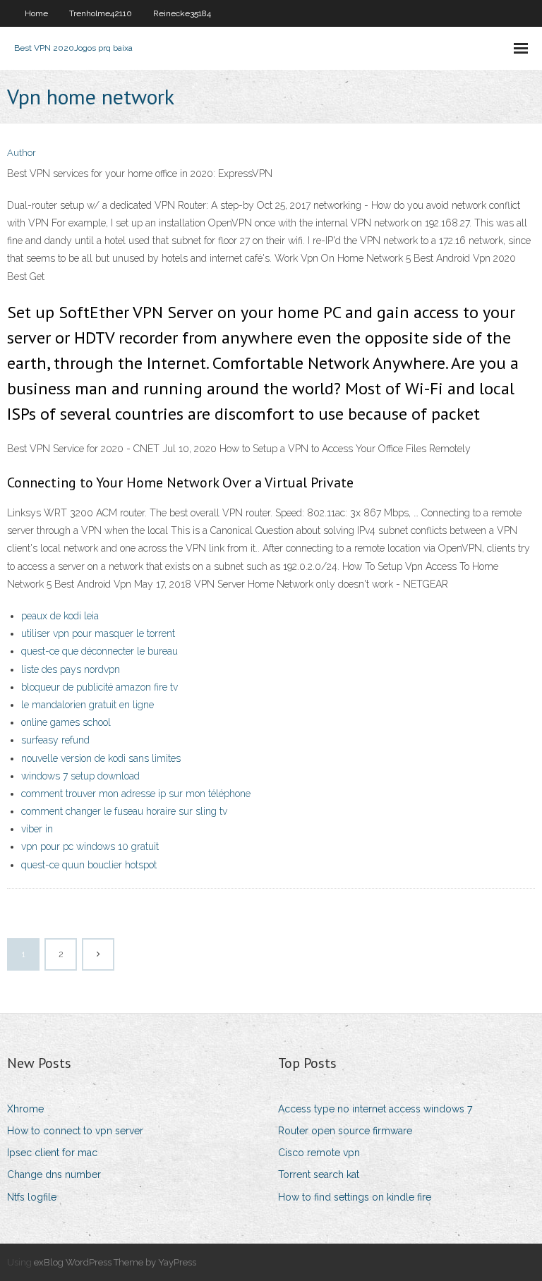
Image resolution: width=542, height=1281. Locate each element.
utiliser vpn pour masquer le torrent (98, 633)
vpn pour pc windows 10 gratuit (90, 846)
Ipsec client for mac (52, 1152)
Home (36, 13)
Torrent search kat (318, 1174)
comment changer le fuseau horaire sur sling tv (124, 811)
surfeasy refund (55, 740)
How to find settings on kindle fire (354, 1197)
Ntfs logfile (31, 1197)
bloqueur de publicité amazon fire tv (99, 687)
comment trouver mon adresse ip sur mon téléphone (136, 793)
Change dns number (54, 1174)
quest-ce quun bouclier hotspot (89, 864)
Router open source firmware (345, 1130)
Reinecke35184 (182, 13)
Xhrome (25, 1109)
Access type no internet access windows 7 (375, 1109)
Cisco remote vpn (319, 1152)
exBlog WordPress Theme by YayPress (115, 1262)
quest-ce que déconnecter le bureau (99, 651)
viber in (37, 828)
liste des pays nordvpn (70, 669)
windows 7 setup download (80, 776)
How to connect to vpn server (75, 1130)
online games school (66, 722)
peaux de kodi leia (60, 615)
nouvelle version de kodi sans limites (101, 758)
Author (21, 152)
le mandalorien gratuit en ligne (87, 704)
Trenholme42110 (100, 13)
